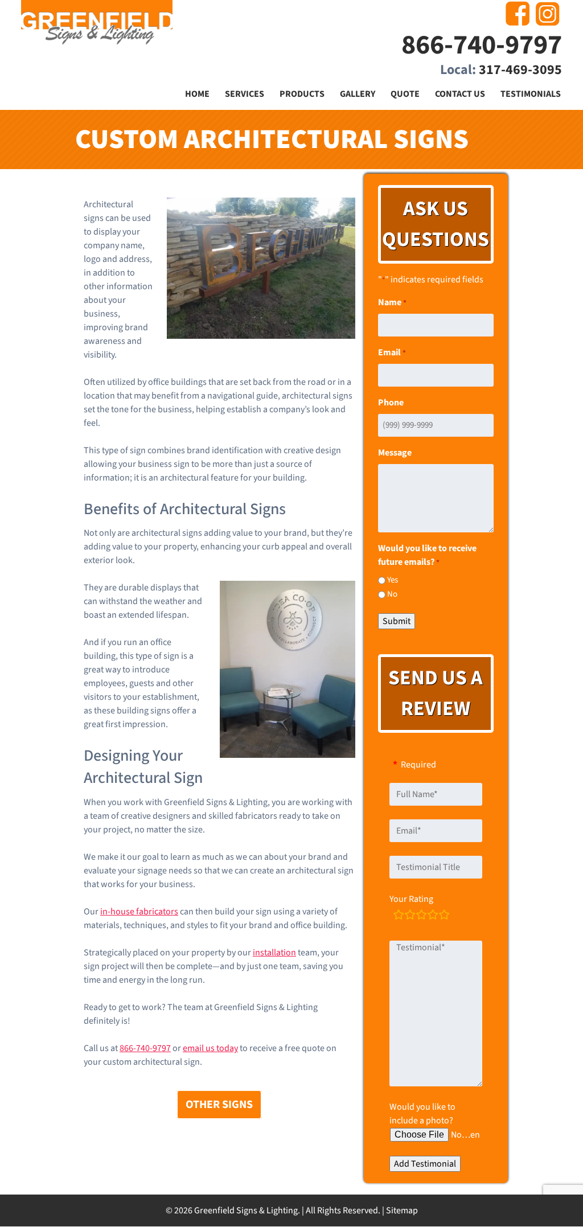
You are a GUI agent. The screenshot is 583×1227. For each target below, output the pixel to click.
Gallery (357, 94)
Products (302, 94)
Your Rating (411, 899)
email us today (210, 1048)
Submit (396, 621)
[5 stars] (444, 916)
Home (197, 94)
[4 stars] (432, 916)
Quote (405, 94)
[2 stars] (410, 916)
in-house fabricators (139, 911)
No (392, 594)
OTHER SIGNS (219, 1105)
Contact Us (460, 94)
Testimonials (530, 94)
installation (274, 952)
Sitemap (402, 1210)
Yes (392, 580)
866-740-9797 (481, 45)
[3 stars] (421, 916)
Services (244, 94)
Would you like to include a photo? (422, 1114)
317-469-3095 (520, 70)
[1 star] (398, 916)
